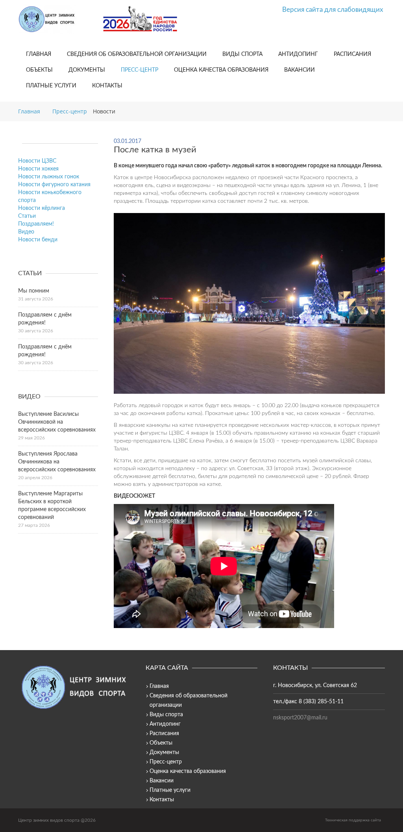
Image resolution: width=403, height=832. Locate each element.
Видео (26, 232)
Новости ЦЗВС (37, 161)
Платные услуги (51, 86)
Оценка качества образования (221, 70)
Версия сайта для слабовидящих (332, 9)
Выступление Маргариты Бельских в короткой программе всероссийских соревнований (52, 505)
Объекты (39, 70)
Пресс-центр (139, 70)
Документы (86, 70)
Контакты (107, 86)
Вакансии (299, 70)
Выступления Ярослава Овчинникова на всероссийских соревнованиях (57, 462)
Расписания (352, 54)
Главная (38, 54)
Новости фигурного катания (54, 184)
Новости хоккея (38, 169)
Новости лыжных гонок (48, 177)
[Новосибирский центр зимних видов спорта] (57, 19)
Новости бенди (37, 240)
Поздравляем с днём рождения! (45, 319)
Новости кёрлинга (41, 208)
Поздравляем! (36, 224)
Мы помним (33, 291)
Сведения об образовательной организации (137, 54)
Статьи (27, 216)
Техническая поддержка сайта (353, 820)
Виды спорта (242, 54)
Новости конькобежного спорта (49, 196)
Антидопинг (298, 54)
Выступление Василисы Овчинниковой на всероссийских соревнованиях (57, 422)
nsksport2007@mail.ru (300, 718)
